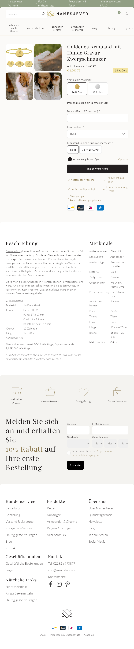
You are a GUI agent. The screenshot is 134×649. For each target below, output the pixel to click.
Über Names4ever (101, 508)
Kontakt (11, 548)
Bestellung (13, 508)
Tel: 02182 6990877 (61, 563)
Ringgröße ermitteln (19, 593)
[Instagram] (59, 584)
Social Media (97, 541)
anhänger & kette (57, 28)
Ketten (51, 508)
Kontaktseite (57, 577)
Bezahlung (13, 515)
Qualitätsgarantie (100, 515)
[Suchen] (43, 14)
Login (9, 570)
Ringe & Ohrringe (58, 528)
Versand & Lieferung (20, 521)
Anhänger (54, 515)
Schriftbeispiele (16, 587)
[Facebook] (51, 584)
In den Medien (98, 535)
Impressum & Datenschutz (65, 634)
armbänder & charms (77, 28)
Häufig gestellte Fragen (21, 535)
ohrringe (112, 28)
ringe (95, 28)
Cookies (89, 634)
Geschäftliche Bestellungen (24, 563)
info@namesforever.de (63, 570)
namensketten (35, 28)
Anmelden (75, 465)
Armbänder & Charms (62, 521)
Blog (9, 541)
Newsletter (96, 521)
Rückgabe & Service (19, 528)
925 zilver (98, 92)
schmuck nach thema (14, 28)
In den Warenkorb (98, 168)
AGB (43, 634)
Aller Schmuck (56, 535)
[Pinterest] (67, 584)
